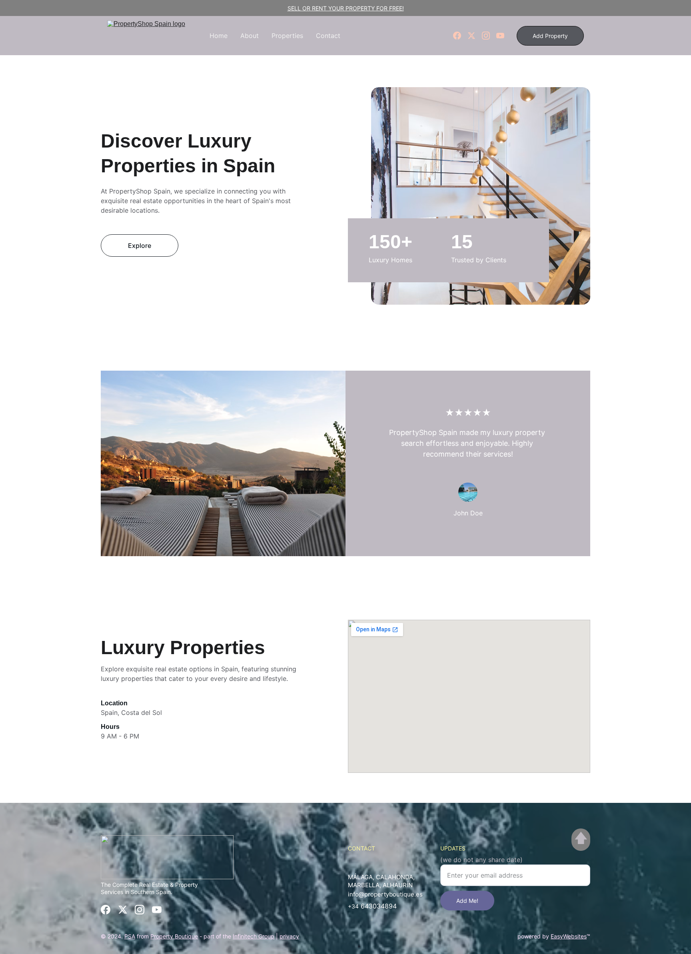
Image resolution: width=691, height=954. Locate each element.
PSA (129, 936)
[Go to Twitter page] (474, 36)
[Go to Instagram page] (489, 36)
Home (219, 36)
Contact (328, 36)
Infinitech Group (253, 936)
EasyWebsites (569, 936)
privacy (289, 936)
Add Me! (467, 900)
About (249, 36)
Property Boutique (174, 936)
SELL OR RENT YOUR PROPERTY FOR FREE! (346, 8)
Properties (287, 36)
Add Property (550, 35)
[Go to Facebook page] (460, 36)
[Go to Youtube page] (500, 36)
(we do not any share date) (481, 860)
